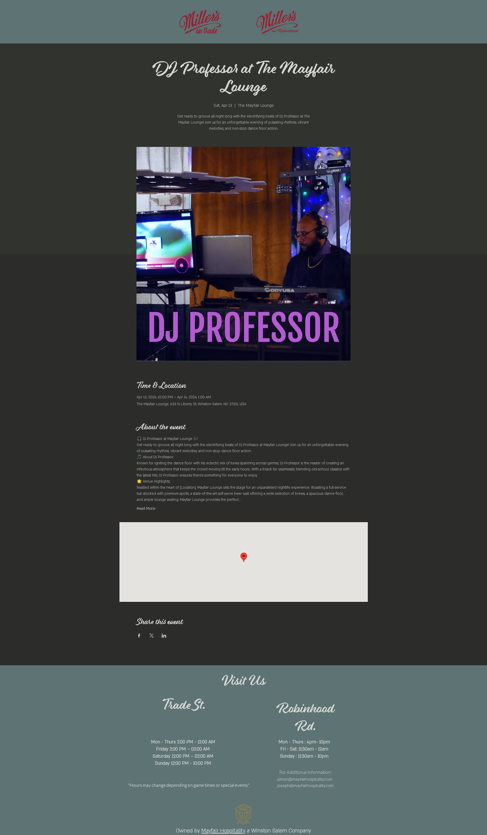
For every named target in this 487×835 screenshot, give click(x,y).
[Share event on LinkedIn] (164, 636)
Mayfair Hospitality (223, 830)
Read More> (146, 508)
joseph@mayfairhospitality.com (305, 786)
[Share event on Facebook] (139, 636)
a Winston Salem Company (279, 830)
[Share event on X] (151, 636)
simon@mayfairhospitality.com (304, 779)
